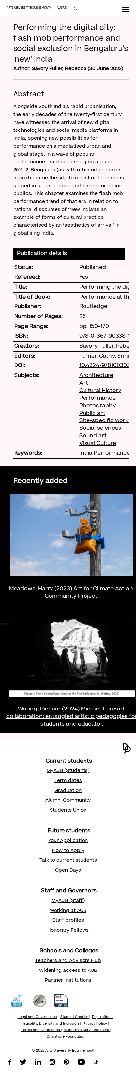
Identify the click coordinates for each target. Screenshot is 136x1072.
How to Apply (68, 851)
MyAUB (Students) (68, 771)
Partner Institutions (68, 980)
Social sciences (100, 428)
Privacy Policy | (96, 1024)
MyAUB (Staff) (68, 901)
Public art (92, 413)
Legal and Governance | (38, 1017)
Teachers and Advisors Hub (68, 961)
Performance (97, 398)
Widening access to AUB (68, 971)
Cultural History (100, 390)
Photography (97, 406)
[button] (127, 748)
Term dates (68, 781)
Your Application (68, 841)
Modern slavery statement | (87, 1030)
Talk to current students (68, 860)
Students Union (68, 810)
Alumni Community (68, 800)
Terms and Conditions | (41, 1030)
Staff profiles (68, 920)
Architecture (96, 375)
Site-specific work (104, 420)
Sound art (93, 436)
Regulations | (103, 1017)
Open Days (68, 870)
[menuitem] (76, 8)
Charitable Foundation (66, 1037)
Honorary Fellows (68, 930)
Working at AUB (68, 911)
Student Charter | (75, 1017)
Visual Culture (97, 443)
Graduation (68, 791)
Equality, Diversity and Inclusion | (52, 1024)
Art (83, 383)
